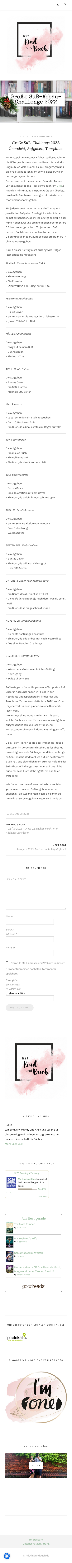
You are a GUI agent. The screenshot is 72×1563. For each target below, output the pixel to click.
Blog (59, 185)
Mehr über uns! (14, 1144)
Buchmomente (42, 136)
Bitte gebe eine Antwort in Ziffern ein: (13, 984)
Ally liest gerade (34, 1218)
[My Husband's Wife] (9, 1242)
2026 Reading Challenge (27, 1173)
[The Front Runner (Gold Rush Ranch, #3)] (9, 1228)
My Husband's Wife (25, 1238)
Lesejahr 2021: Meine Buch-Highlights (41, 849)
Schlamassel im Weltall (28, 1253)
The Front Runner (24, 1224)
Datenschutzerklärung (36, 1543)
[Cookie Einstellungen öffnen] (7, 1558)
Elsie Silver (21, 1227)
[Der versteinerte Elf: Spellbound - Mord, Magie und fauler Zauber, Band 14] (9, 1268)
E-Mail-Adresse (11, 931)
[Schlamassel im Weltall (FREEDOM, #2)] (9, 1256)
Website (10, 947)
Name (10, 916)
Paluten (20, 1256)
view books (42, 1196)
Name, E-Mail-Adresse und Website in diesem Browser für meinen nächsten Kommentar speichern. (35, 968)
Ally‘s (24, 136)
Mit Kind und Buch (27, 1178)
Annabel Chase (23, 1275)
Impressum (36, 1539)
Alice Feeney (22, 1242)
